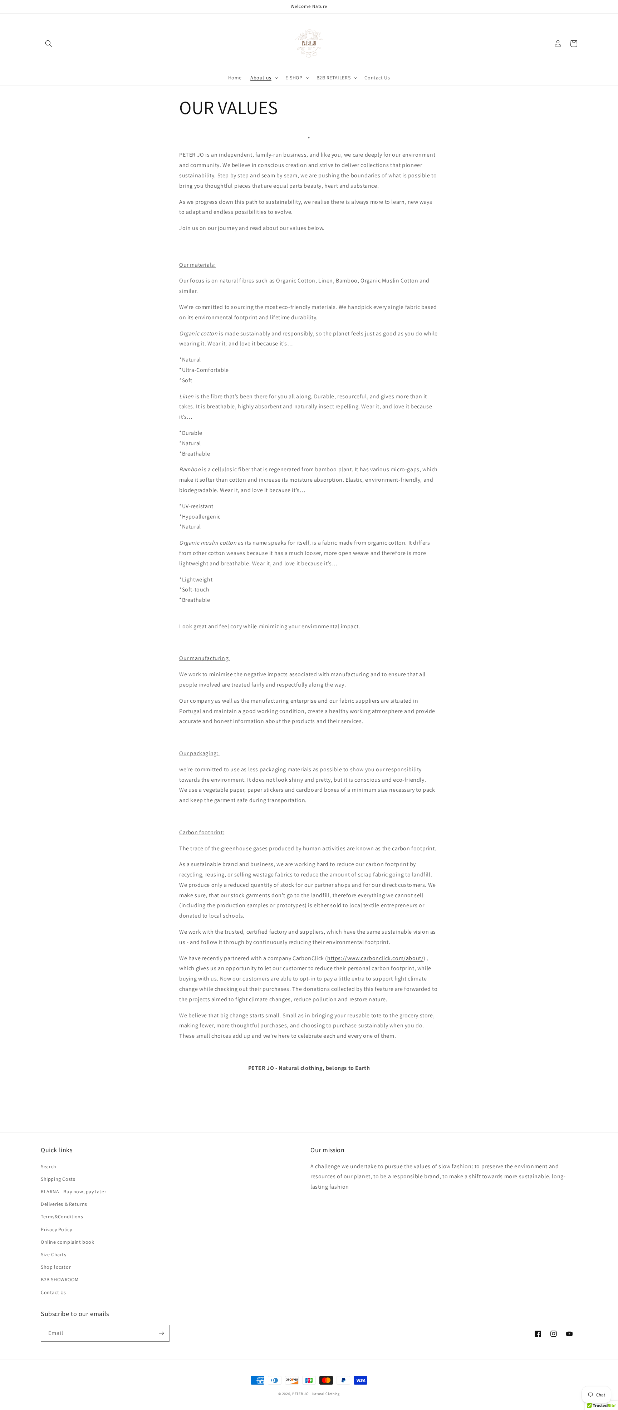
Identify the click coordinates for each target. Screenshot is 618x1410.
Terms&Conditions (62, 1216)
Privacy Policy (56, 1229)
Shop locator (56, 1267)
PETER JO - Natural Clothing (316, 1393)
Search (49, 1166)
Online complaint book (67, 1242)
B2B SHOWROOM (59, 1279)
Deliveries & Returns (64, 1204)
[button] (49, 43)
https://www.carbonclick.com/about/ (375, 958)
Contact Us (53, 1292)
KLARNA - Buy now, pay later (73, 1191)
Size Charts (54, 1254)
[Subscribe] (161, 1333)
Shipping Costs (58, 1179)
